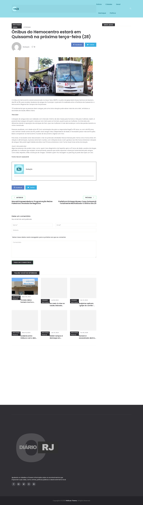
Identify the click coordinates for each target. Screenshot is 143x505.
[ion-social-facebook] (14, 484)
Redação (26, 47)
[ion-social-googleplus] (19, 484)
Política (113, 13)
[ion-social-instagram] (29, 484)
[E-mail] (15, 179)
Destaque (102, 13)
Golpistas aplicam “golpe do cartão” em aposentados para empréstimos (86, 306)
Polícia (99, 4)
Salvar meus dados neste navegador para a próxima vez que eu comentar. (39, 237)
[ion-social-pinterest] (34, 484)
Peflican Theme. (71, 501)
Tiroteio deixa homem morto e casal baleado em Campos (28, 303)
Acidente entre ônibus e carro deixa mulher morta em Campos (29, 339)
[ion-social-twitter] (24, 484)
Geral (118, 4)
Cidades (108, 4)
